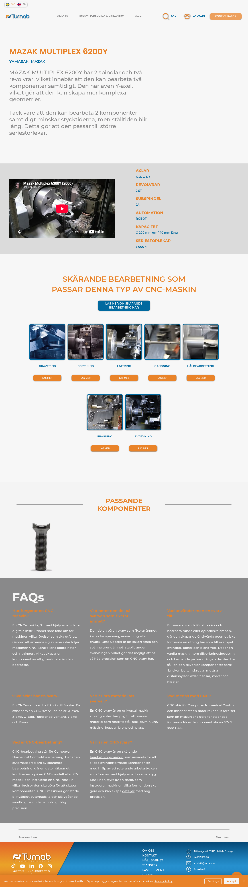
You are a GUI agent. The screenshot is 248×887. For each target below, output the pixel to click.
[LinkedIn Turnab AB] (31, 866)
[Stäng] (243, 881)
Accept (231, 881)
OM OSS (148, 850)
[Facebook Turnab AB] (40, 866)
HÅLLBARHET (152, 860)
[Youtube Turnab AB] (22, 866)
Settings (213, 881)
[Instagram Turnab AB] (49, 866)
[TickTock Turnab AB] (13, 866)
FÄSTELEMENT (153, 870)
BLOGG (147, 875)
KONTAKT (198, 16)
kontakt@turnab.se (204, 863)
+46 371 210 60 (201, 857)
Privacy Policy (163, 881)
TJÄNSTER (150, 865)
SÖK (173, 16)
